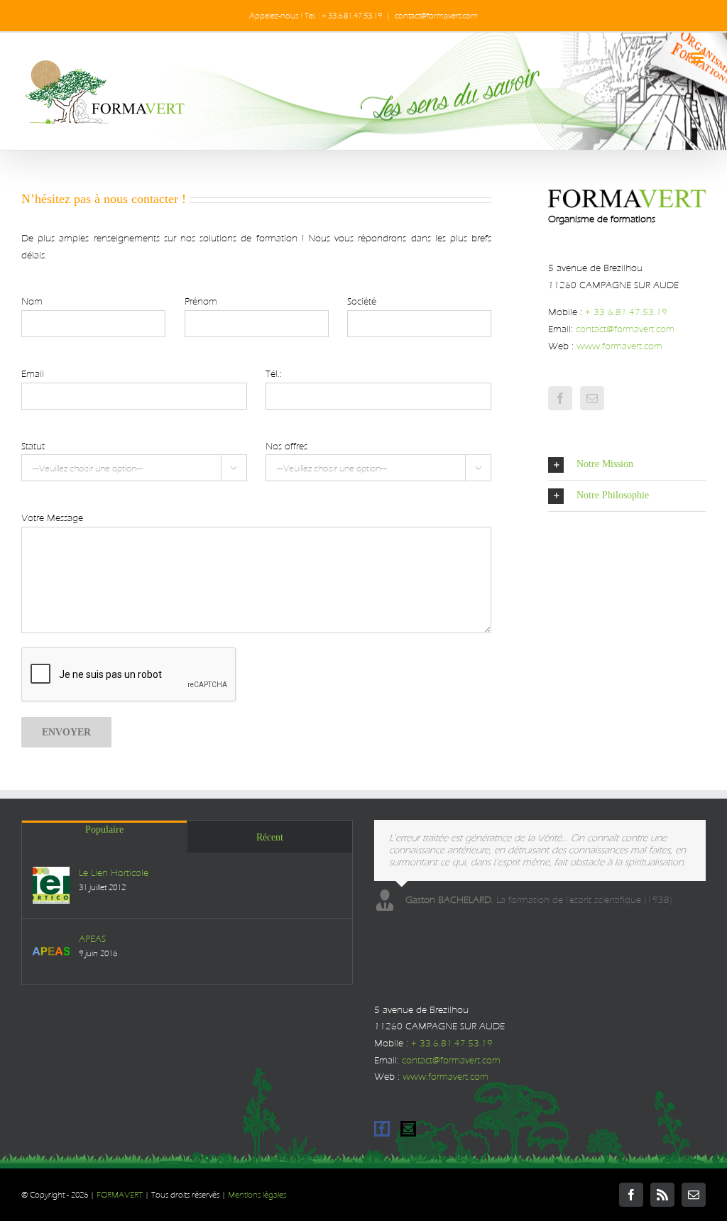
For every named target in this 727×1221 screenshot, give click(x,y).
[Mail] (592, 398)
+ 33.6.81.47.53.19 (452, 1043)
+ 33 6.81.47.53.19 (626, 312)
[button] (627, 464)
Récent (269, 837)
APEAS (92, 939)
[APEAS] (51, 951)
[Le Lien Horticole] (51, 885)
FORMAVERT (120, 1194)
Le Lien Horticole (113, 873)
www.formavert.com (619, 346)
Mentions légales (257, 1194)
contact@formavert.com (436, 15)
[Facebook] (560, 398)
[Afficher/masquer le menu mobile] (698, 57)
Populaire (104, 829)
